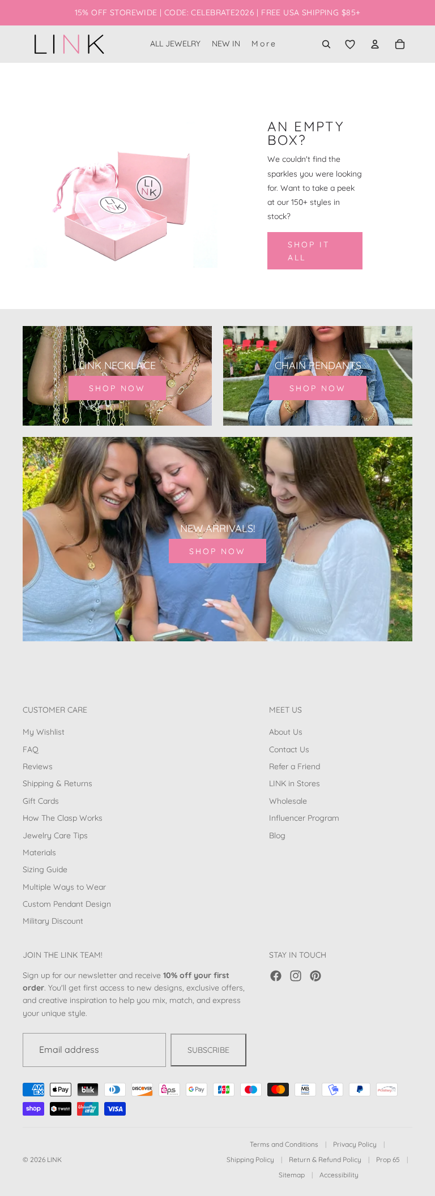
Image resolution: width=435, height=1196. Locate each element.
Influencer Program (304, 818)
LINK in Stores (294, 783)
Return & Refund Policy (325, 1159)
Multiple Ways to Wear (64, 887)
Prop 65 (388, 1159)
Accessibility (339, 1175)
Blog (277, 835)
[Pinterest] (315, 976)
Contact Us (289, 749)
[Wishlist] (350, 44)
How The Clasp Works (63, 818)
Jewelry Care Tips (55, 835)
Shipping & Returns (57, 783)
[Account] (374, 44)
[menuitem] (264, 44)
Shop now (117, 388)
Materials (39, 852)
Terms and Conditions (284, 1144)
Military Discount (53, 921)
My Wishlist (44, 732)
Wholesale (288, 801)
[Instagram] (295, 976)
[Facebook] (276, 976)
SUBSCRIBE (208, 1050)
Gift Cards (41, 801)
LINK (54, 1159)
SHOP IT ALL (309, 250)
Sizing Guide (45, 869)
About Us (285, 732)
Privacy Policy (355, 1144)
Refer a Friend (294, 766)
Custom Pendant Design (67, 904)
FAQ (31, 749)
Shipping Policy (250, 1159)
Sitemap (292, 1175)
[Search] (326, 44)
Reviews (38, 766)
